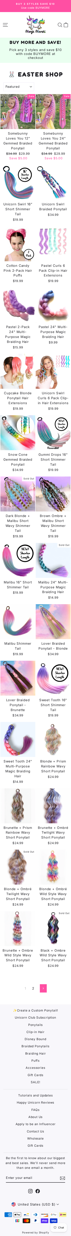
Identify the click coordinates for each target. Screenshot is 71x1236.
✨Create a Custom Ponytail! (35, 1010)
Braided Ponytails (35, 1046)
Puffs (35, 1060)
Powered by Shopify (35, 1232)
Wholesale (35, 1138)
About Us (35, 1117)
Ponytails (35, 1025)
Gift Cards (35, 1075)
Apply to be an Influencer (36, 1124)
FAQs (35, 1110)
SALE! (35, 1082)
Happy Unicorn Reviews (35, 1102)
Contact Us (35, 1131)
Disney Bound (35, 1039)
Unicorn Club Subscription (35, 1017)
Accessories (35, 1068)
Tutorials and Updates (35, 1095)
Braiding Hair (35, 1053)
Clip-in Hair (35, 1032)
